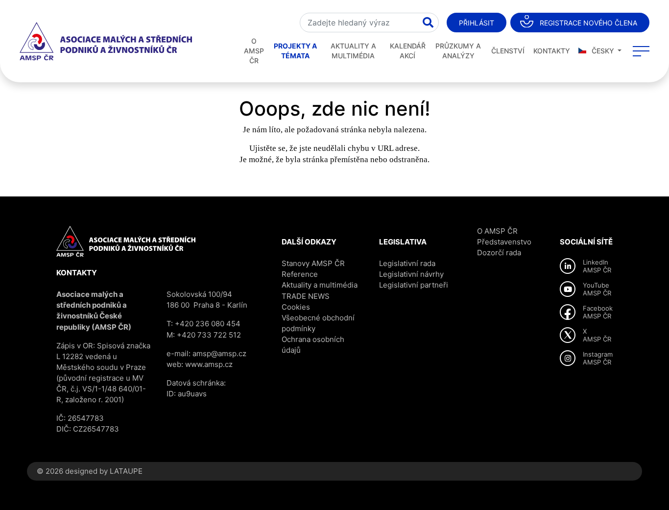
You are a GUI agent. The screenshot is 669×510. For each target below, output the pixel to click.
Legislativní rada (407, 263)
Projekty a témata (295, 51)
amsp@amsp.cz (219, 353)
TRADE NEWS (306, 296)
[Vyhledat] (428, 22)
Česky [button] (603, 51)
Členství (508, 51)
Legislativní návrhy (411, 274)
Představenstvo (504, 241)
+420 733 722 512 (209, 335)
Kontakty (551, 51)
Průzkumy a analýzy (458, 51)
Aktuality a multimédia (353, 51)
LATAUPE (126, 471)
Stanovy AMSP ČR (313, 263)
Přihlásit (476, 23)
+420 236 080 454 (207, 323)
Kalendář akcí (408, 51)
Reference (300, 274)
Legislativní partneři (413, 285)
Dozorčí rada (499, 252)
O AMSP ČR (254, 51)
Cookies (296, 307)
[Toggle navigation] (641, 51)
